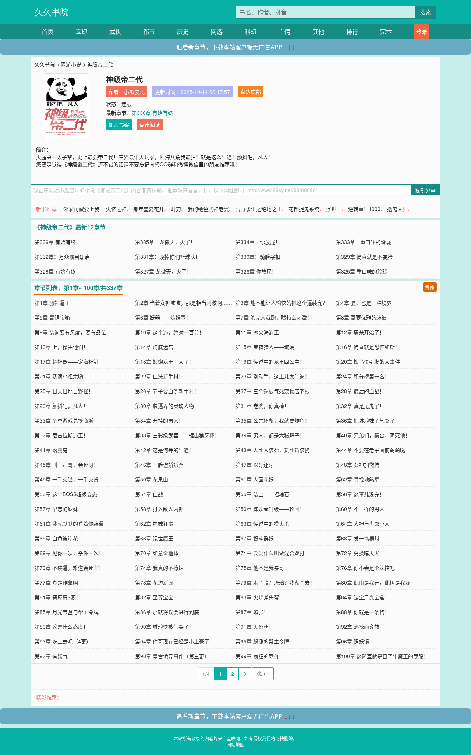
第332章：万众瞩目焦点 (62, 256)
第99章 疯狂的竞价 (257, 656)
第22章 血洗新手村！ (159, 376)
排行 (352, 31)
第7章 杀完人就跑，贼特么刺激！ (274, 317)
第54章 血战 (149, 494)
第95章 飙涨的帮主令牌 (262, 641)
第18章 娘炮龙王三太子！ (164, 361)
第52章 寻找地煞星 (357, 479)
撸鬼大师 (397, 208)
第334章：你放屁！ (258, 242)
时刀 (176, 208)
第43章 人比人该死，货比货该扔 (273, 450)
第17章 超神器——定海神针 (67, 361)
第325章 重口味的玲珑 (361, 271)
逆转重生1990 (364, 208)
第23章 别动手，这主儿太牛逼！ (273, 376)
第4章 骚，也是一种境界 (364, 302)
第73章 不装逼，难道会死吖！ (69, 567)
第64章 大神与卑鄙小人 (363, 523)
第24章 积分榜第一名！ (363, 376)
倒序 (430, 286)
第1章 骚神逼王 (52, 302)
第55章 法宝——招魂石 (262, 494)
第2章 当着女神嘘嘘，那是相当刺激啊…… (183, 302)
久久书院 (51, 12)
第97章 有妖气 (51, 656)
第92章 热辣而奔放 (357, 626)
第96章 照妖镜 (352, 641)
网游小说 (71, 64)
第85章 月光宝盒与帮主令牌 (67, 611)
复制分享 (425, 190)
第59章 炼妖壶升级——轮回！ (270, 508)
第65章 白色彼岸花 (56, 538)
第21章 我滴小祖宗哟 (59, 376)
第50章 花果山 (151, 479)
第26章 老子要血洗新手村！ (167, 391)
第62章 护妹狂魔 (154, 523)
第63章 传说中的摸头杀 (262, 523)
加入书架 (119, 124)
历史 (183, 31)
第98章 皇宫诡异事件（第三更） (172, 656)
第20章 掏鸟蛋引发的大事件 (368, 361)
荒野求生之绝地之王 (259, 208)
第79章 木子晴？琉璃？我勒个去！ (275, 582)
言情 (284, 31)
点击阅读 (149, 124)
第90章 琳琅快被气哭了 (162, 626)
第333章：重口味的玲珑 (363, 242)
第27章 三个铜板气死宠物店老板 (273, 391)
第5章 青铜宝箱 (52, 317)
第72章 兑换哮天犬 (357, 553)
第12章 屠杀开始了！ (360, 332)
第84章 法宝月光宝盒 (360, 597)
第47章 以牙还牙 (255, 464)
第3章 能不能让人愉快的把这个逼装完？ (281, 302)
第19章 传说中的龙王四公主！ (270, 361)
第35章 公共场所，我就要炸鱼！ (273, 420)
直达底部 (250, 91)
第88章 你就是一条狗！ (363, 611)
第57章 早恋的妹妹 (56, 508)
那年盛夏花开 (148, 208)
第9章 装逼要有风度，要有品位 (70, 332)
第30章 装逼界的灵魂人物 (164, 405)
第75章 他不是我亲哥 (260, 567)
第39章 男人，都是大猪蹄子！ (270, 435)
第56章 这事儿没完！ (360, 494)
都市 (149, 31)
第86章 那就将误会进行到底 (167, 611)
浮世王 (333, 208)
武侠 (115, 31)
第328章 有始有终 (55, 271)
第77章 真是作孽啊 (56, 582)
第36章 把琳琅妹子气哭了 (365, 420)
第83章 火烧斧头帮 (257, 597)
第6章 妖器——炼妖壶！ (163, 317)
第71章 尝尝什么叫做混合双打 (270, 553)
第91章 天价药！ (255, 626)
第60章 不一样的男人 (360, 508)
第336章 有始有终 (152, 112)
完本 (386, 31)
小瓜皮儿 (134, 91)
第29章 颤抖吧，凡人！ (61, 405)
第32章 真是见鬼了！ (360, 405)
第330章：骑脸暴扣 (258, 256)
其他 (318, 31)
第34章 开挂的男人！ (159, 420)
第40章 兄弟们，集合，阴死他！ (373, 435)
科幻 (250, 31)
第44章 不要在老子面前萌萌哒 (370, 450)
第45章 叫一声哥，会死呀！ (67, 464)
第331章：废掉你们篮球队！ (168, 256)
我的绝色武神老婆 (208, 208)
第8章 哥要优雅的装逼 (361, 317)
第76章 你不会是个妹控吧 (365, 567)
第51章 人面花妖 (255, 479)
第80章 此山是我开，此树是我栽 (373, 582)
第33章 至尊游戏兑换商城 (64, 420)
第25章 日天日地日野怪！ (64, 391)
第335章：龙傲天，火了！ (165, 242)
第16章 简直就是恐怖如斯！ (368, 346)
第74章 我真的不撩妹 (159, 567)
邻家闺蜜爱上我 (81, 208)
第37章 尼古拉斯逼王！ (61, 435)
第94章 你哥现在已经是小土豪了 (172, 641)
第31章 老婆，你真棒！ (262, 405)
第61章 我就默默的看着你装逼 (69, 523)
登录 (422, 31)
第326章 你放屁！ (256, 271)
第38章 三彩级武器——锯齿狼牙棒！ (177, 435)
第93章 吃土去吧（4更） (63, 641)
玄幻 (81, 31)
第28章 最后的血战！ (360, 391)
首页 (47, 31)
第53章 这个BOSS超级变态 (66, 494)
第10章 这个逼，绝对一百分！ (169, 332)
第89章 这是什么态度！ (61, 626)
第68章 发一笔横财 (357, 538)
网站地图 (235, 744)
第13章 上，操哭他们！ (61, 346)
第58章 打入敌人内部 (159, 508)
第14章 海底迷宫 (154, 346)
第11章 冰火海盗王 (257, 332)
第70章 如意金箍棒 (156, 553)
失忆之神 (116, 208)
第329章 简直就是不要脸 (364, 256)
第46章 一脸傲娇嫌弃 (159, 464)
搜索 (426, 12)
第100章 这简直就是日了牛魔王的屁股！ (382, 656)
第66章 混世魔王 (154, 538)
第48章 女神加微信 (357, 464)
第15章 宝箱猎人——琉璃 (265, 346)
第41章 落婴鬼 (51, 450)
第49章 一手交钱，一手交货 (67, 479)
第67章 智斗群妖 (255, 538)
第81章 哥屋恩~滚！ (58, 597)
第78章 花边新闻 (154, 582)
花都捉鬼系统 (303, 208)
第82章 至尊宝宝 (154, 597)
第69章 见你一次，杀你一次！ (69, 553)
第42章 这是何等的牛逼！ (164, 450)
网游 (217, 31)
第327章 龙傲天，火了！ (163, 271)
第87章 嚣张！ (252, 611)
